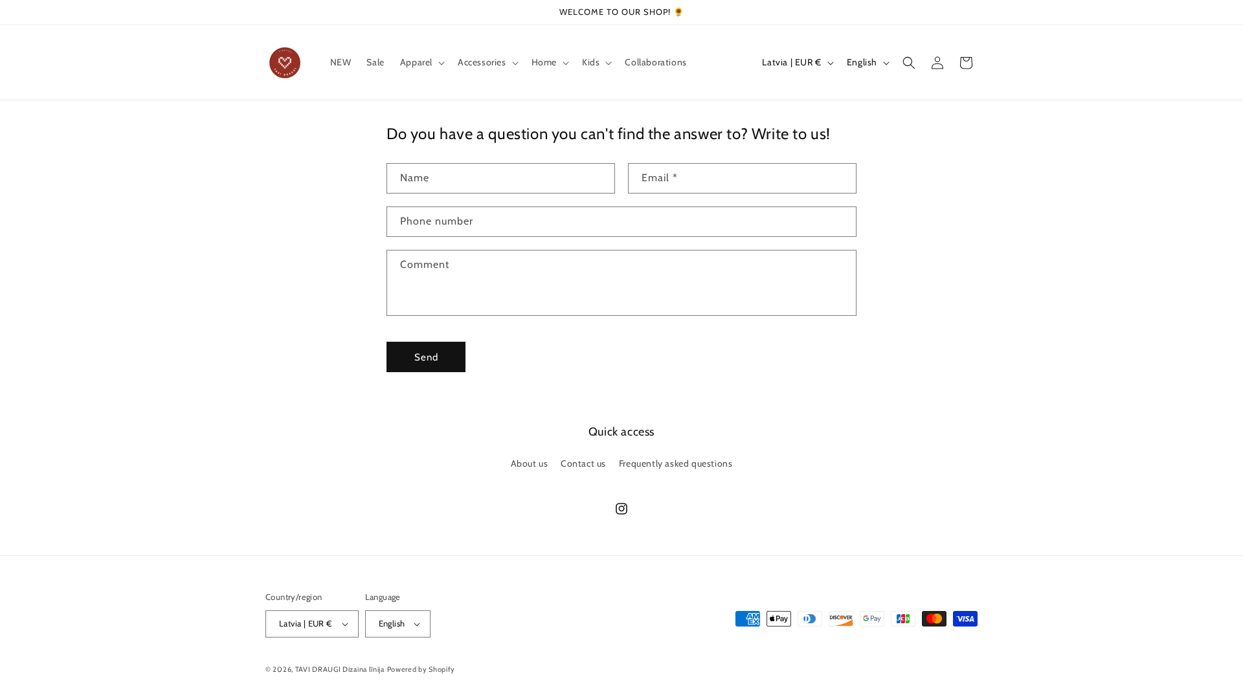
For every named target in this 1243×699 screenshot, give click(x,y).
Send (426, 357)
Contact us (583, 463)
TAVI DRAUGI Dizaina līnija (340, 669)
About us (529, 463)
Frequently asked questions (676, 463)
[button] (421, 62)
